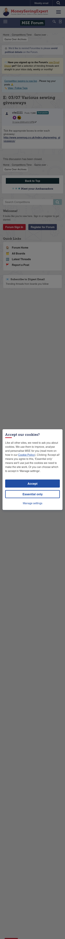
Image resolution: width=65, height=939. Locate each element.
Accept (33, 483)
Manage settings (32, 503)
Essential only (32, 494)
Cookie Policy (26, 455)
